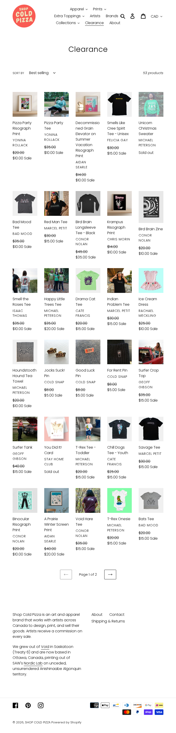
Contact (116, 614)
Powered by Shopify (66, 722)
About (96, 614)
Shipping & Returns (108, 621)
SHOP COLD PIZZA (37, 722)
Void (45, 646)
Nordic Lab (33, 663)
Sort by (18, 73)
